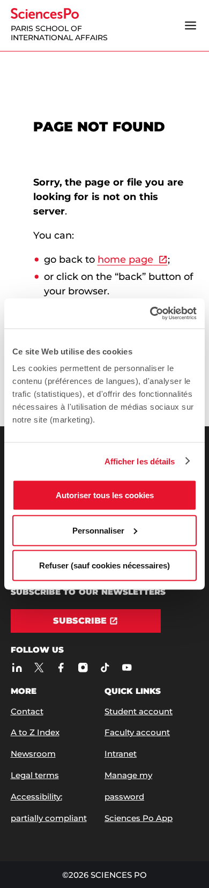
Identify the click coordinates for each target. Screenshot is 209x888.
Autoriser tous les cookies (105, 495)
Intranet (120, 754)
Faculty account (137, 732)
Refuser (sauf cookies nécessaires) (104, 565)
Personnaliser (98, 530)
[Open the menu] (191, 25)
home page (125, 259)
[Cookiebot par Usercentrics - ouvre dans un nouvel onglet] (150, 314)
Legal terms (35, 775)
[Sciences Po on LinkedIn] (17, 667)
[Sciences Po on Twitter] (39, 667)
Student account (138, 711)
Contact (27, 711)
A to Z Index (35, 732)
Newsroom (33, 754)
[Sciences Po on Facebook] (61, 667)
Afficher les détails (139, 460)
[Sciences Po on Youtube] (127, 667)
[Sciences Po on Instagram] (83, 667)
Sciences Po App (138, 818)
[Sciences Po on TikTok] (105, 667)
